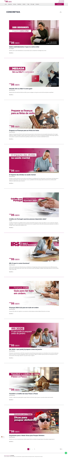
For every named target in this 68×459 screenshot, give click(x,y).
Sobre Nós (10, 4)
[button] (59, 4)
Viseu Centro (61, 0)
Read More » (11, 52)
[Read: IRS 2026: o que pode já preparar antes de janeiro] (34, 335)
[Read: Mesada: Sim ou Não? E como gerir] (34, 74)
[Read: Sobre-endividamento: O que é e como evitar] (34, 32)
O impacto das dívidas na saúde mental (22, 175)
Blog (28, 4)
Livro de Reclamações (18, 456)
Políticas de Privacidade (12, 456)
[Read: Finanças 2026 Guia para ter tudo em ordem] (34, 293)
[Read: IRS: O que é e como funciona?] (34, 248)
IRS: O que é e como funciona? (19, 263)
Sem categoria (11, 48)
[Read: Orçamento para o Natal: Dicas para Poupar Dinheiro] (34, 421)
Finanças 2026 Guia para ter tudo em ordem (24, 307)
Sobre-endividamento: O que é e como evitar (24, 47)
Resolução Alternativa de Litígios (39, 456)
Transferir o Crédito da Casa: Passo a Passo (23, 393)
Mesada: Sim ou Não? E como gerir (20, 88)
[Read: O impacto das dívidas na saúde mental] (34, 160)
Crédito (24, 4)
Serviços (14, 4)
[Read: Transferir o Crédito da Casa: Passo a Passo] (34, 379)
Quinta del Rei (60, 2)
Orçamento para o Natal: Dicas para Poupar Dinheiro (26, 435)
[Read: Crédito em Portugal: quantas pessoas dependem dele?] (34, 204)
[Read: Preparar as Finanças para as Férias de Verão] (34, 116)
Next (61, 449)
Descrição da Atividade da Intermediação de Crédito (28, 456)
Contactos (37, 4)
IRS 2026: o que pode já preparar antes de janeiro (25, 349)
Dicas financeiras (12, 90)
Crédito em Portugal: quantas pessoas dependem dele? (27, 219)
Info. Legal (32, 4)
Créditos (10, 220)
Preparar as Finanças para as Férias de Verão (24, 130)
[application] (25, 4)
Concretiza (12, 455)
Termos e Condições (6, 456)
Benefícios (19, 4)
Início (6, 4)
